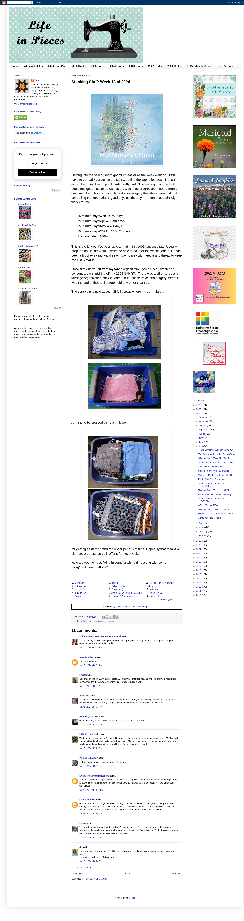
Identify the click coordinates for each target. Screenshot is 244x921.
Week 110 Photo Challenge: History (215, 514)
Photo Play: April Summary (211, 479)
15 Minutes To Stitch (198, 66)
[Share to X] (110, 617)
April (201, 523)
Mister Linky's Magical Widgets (134, 606)
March (202, 527)
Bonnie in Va (156, 593)
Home (14, 66)
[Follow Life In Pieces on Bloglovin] (29, 134)
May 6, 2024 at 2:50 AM (90, 813)
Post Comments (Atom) (96, 879)
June (201, 442)
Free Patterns (225, 66)
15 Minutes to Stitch (88, 621)
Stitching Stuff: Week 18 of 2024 (213, 509)
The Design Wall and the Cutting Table (217, 454)
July (201, 438)
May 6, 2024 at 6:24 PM (90, 861)
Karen (78, 596)
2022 (199, 545)
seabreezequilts (87, 799)
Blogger (131, 898)
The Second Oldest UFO (210, 467)
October (203, 425)
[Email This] (103, 617)
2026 (199, 405)
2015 (199, 574)
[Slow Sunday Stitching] (214, 364)
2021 (199, 549)
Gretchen (79, 583)
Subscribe (37, 172)
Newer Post (78, 873)
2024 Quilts (117, 66)
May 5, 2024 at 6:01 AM (90, 665)
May (201, 446)
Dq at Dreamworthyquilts (162, 599)
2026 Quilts (79, 66)
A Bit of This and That (208, 505)
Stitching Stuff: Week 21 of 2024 (213, 458)
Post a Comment (84, 867)
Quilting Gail (156, 596)
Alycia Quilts (24, 204)
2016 (199, 570)
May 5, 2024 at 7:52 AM (90, 724)
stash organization (106, 621)
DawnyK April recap (123, 596)
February (203, 531)
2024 (199, 413)
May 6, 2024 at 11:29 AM (91, 837)
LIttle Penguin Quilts (89, 734)
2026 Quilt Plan (57, 66)
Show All (57, 308)
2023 (199, 541)
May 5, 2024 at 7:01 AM (90, 707)
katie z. (115, 583)
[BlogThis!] (107, 617)
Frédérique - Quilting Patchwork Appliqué (100, 636)
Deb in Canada (119, 586)
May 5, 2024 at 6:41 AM (90, 686)
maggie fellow (86, 657)
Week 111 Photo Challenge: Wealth (215, 475)
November (204, 421)
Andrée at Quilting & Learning (126, 593)
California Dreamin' (28, 246)
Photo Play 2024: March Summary (214, 494)
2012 (199, 587)
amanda (154, 589)
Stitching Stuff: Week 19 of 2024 (213, 490)
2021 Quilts (174, 66)
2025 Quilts (98, 66)
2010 (199, 595)
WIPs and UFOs (33, 66)
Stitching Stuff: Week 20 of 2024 (213, 471)
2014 (199, 578)
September (204, 430)
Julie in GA (80, 593)
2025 (199, 409)
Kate (37, 80)
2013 (199, 583)
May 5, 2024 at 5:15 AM (90, 647)
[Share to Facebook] (114, 617)
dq (80, 847)
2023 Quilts (136, 66)
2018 (199, 562)
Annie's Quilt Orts (27, 225)
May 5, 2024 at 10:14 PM (91, 790)
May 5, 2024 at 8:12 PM (90, 766)
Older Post (176, 873)
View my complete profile (26, 104)
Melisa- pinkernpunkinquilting (94, 776)
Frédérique (80, 586)
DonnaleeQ (117, 589)
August (202, 434)
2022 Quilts (155, 66)
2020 (199, 553)
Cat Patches (24, 267)
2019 (199, 557)
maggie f (79, 589)
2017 (199, 566)
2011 (199, 591)
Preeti (82, 675)
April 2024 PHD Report (209, 518)
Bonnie (83, 823)
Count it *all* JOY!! (27, 288)
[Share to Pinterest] (117, 617)
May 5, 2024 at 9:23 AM (90, 748)
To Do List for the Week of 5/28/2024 (215, 450)
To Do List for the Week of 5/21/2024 (215, 462)
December (204, 417)
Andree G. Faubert (88, 758)
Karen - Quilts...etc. (89, 716)
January (203, 536)
